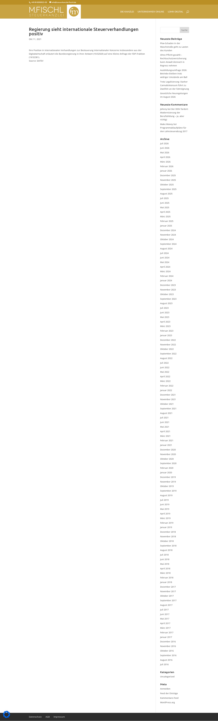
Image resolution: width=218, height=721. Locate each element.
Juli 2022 (164, 362)
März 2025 (165, 216)
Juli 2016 (164, 664)
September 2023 (168, 298)
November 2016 (168, 646)
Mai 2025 (164, 207)
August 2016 (166, 660)
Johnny (163, 109)
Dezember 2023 (168, 285)
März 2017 (165, 627)
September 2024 (168, 244)
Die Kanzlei (127, 12)
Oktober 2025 (167, 184)
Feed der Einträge (169, 693)
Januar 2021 (166, 445)
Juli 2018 (164, 554)
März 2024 (165, 271)
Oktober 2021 (167, 404)
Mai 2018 (164, 563)
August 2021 (166, 413)
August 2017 (166, 605)
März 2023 (165, 326)
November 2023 (168, 289)
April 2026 (165, 157)
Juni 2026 (164, 147)
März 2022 (165, 381)
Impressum (59, 716)
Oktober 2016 (167, 650)
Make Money (166, 124)
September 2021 (168, 408)
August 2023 (166, 303)
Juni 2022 (164, 367)
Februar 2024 (166, 276)
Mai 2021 (164, 426)
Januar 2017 (166, 637)
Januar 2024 (166, 280)
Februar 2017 (166, 632)
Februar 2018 (166, 577)
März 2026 (165, 161)
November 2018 (168, 536)
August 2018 (166, 550)
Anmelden (165, 688)
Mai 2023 (164, 317)
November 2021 (168, 399)
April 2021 (165, 431)
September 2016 (168, 655)
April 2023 (165, 321)
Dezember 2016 (168, 641)
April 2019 (165, 513)
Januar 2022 (166, 390)
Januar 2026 (166, 170)
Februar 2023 (166, 330)
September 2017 (168, 600)
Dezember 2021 (168, 394)
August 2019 (166, 495)
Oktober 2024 (167, 239)
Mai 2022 (164, 371)
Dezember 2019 (168, 477)
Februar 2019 (166, 522)
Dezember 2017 (168, 586)
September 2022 (168, 353)
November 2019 (168, 481)
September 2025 (168, 189)
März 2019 (165, 518)
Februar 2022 (166, 385)
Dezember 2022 (168, 340)
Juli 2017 (164, 609)
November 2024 (168, 234)
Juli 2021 (164, 417)
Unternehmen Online (151, 12)
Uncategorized (167, 676)
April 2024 (165, 266)
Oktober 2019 (167, 486)
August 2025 (166, 193)
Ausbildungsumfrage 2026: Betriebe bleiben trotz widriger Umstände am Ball (173, 74)
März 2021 (165, 436)
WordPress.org (167, 702)
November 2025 (168, 180)
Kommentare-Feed (169, 698)
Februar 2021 (166, 440)
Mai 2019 (164, 509)
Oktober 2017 (167, 595)
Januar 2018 (166, 582)
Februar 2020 (166, 467)
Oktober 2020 (167, 458)
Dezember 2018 (168, 531)
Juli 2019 (164, 500)
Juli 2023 (164, 307)
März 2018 (165, 573)
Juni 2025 (164, 202)
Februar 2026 (166, 166)
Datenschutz (35, 716)
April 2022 (165, 376)
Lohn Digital (175, 12)
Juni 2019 (164, 504)
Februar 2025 (166, 221)
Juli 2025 (164, 198)
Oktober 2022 (167, 349)
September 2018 (168, 545)
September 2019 (168, 490)
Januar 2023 (166, 335)
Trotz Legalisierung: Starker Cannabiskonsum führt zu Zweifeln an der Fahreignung (174, 85)
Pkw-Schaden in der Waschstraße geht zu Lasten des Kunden (174, 47)
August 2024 (166, 248)
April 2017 (165, 623)
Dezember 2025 (168, 175)
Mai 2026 (164, 152)
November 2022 (168, 344)
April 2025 (165, 211)
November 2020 (168, 454)
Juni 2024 (164, 257)
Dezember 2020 (168, 449)
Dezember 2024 (168, 230)
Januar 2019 (166, 527)
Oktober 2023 (167, 294)
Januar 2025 (166, 225)
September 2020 (168, 463)
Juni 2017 (164, 614)
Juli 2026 (164, 143)
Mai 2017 (164, 618)
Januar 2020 (166, 472)
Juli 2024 (164, 253)
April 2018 (165, 568)
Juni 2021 (164, 422)
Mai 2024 (164, 262)
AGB (48, 716)
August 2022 (166, 358)
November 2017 (168, 591)
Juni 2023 (164, 312)
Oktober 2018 (167, 541)
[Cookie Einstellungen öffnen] (6, 717)
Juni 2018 (164, 559)
